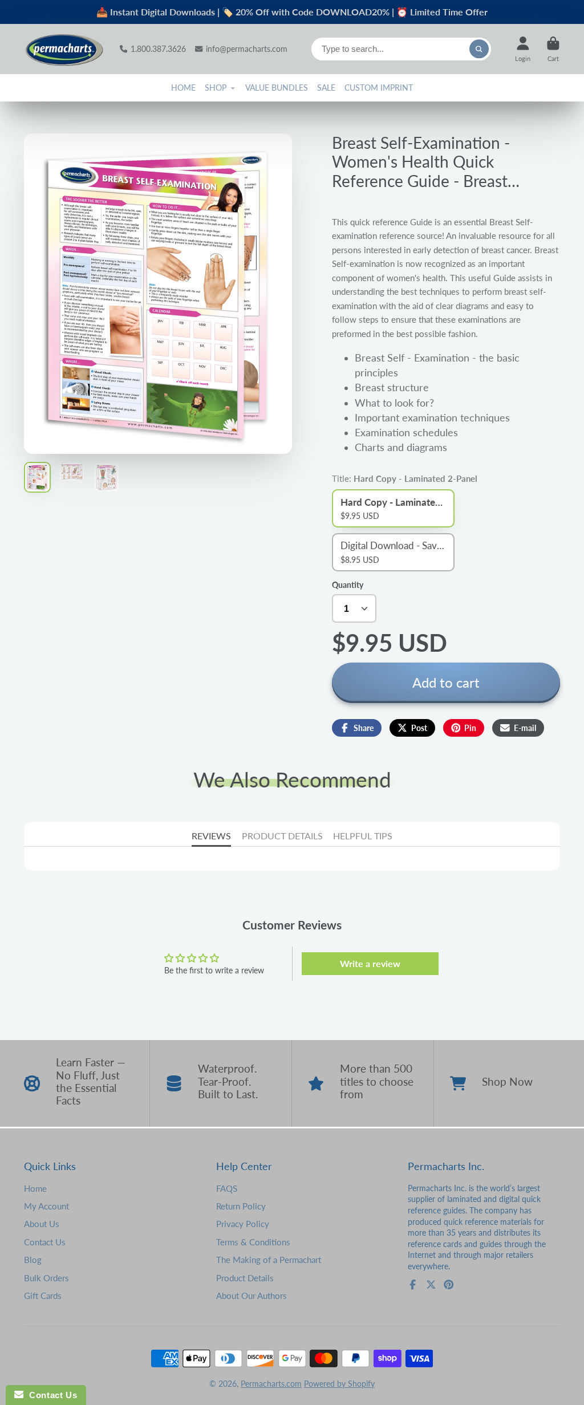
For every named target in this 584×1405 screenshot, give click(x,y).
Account (522, 48)
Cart (553, 48)
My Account (46, 1206)
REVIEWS (211, 835)
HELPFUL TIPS (362, 835)
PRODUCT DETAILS (282, 835)
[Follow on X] (431, 1285)
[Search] (479, 49)
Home (35, 1188)
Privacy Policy (242, 1224)
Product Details (245, 1278)
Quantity (347, 585)
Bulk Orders (46, 1278)
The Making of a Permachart (268, 1259)
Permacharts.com (271, 1383)
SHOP (215, 87)
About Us (41, 1224)
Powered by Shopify (339, 1383)
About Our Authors (251, 1295)
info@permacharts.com (246, 49)
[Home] (64, 49)
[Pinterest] (449, 1285)
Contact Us (45, 1242)
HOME (183, 87)
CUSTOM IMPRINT (378, 87)
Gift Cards (43, 1295)
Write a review (370, 963)
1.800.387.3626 (158, 49)
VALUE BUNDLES (276, 87)
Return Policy (241, 1206)
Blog (33, 1259)
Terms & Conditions (253, 1242)
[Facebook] (413, 1285)
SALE (326, 87)
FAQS (226, 1188)
